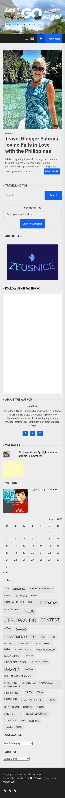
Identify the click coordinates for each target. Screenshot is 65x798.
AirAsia (19, 589)
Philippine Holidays (17, 676)
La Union (29, 655)
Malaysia (12, 669)
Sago (40, 707)
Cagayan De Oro (12, 610)
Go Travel (9, 643)
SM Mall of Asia (36, 713)
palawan (29, 669)
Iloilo (7, 649)
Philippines (12, 693)
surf (22, 720)
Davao (21, 629)
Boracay (48, 603)
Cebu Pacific (20, 620)
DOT (53, 637)
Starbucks (10, 720)
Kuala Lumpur (12, 656)
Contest (50, 619)
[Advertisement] (13, 469)
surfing (34, 720)
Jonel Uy (9, 171)
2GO (6, 588)
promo (40, 692)
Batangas (21, 596)
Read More (52, 171)
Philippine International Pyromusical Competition (28, 684)
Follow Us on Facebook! (22, 288)
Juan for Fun (23, 649)
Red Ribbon (11, 707)
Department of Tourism (24, 637)
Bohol (34, 595)
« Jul (5, 572)
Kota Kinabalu (45, 649)
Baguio (7, 595)
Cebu (30, 611)
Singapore (12, 714)
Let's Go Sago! (15, 662)
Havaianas (25, 643)
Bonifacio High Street (20, 602)
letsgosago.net (39, 661)
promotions (10, 699)
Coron (7, 628)
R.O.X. (51, 699)
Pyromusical (32, 700)
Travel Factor (13, 726)
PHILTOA (28, 692)
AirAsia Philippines (41, 588)
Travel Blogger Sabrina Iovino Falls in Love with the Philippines (31, 145)
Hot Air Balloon (43, 643)
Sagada (28, 707)
